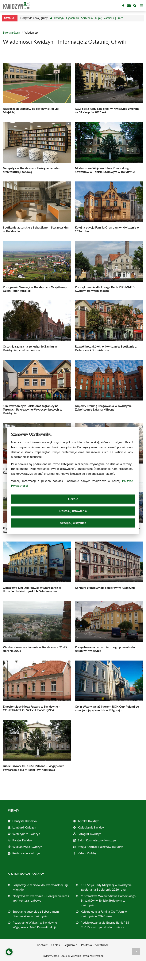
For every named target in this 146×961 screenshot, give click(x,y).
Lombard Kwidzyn (24, 827)
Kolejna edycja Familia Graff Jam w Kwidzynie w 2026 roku (104, 914)
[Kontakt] (128, 6)
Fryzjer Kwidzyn (22, 840)
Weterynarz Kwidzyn (26, 834)
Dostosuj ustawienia (73, 510)
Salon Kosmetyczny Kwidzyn (97, 840)
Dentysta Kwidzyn (24, 821)
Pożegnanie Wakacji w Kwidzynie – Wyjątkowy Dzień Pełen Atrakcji (36, 925)
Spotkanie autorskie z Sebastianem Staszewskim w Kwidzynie (36, 914)
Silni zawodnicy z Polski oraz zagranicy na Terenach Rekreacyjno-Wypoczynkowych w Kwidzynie (32, 409)
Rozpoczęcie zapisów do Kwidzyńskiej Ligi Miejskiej (40, 887)
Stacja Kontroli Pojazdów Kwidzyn (101, 846)
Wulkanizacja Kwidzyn (27, 846)
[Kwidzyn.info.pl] (16, 5)
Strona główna (11, 33)
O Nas (55, 945)
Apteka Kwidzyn (88, 821)
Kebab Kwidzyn (88, 853)
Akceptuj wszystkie (73, 522)
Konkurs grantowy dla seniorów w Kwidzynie (105, 587)
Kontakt (42, 945)
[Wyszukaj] (134, 6)
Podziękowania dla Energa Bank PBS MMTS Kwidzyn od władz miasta (105, 925)
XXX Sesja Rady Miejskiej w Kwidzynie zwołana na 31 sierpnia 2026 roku (106, 887)
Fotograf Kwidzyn (89, 834)
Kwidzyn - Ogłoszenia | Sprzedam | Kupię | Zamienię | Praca (88, 18)
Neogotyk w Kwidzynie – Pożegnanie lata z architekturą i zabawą (41, 898)
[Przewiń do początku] (136, 951)
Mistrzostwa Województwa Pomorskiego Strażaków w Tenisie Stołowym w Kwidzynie (108, 901)
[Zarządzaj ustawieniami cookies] (9, 951)
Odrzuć (73, 499)
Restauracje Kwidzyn (26, 853)
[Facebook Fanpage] (123, 6)
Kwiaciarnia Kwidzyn (92, 827)
